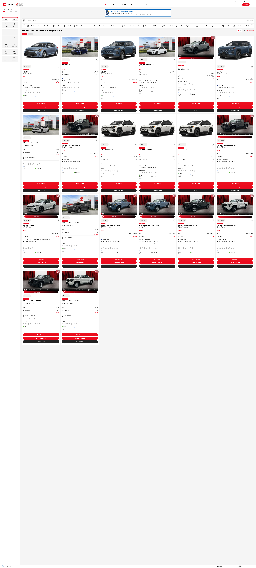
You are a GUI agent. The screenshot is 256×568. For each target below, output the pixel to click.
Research (141, 4)
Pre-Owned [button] (114, 5)
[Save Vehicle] (58, 66)
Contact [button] (246, 4)
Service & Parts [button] (124, 5)
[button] (253, 4)
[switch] (4, 10)
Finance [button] (148, 5)
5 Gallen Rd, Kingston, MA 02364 (220, 1)
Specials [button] (133, 5)
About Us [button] (155, 5)
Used (16, 9)
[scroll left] (24, 25)
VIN (144, 11)
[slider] (2, 17)
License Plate (151, 11)
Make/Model (138, 11)
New (4, 9)
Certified (10, 9)
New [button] (106, 5)
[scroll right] (252, 25)
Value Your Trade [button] (41, 110)
